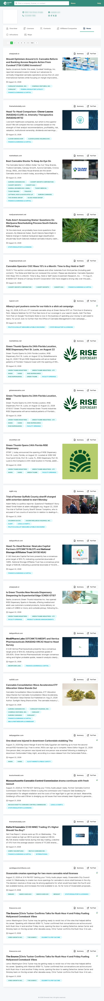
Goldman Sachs (14, 520)
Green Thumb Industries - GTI (43, 370)
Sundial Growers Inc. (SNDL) (19, 188)
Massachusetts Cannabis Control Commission (27, 804)
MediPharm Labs (14, 666)
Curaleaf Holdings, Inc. (17, 86)
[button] (98, 3)
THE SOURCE (32, 937)
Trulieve (27, 191)
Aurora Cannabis (45, 194)
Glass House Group (35, 197)
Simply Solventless (16, 851)
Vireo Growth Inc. (15, 937)
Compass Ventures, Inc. (41, 86)
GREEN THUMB (32, 376)
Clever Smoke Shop (15, 139)
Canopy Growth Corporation (42, 182)
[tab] (11, 28)
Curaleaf (12, 89)
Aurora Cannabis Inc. (16, 182)
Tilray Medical (41, 188)
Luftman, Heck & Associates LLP (20, 194)
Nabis (10, 373)
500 (32, 43)
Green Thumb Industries (17, 370)
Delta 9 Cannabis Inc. (37, 851)
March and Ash (42, 894)
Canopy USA (30, 185)
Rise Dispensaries (34, 373)
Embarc (11, 894)
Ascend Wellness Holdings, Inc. (38, 520)
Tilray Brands (13, 191)
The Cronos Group (15, 197)
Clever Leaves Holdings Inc (39, 139)
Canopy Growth (14, 185)
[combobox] (41, 3)
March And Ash (25, 894)
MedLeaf (57, 894)
